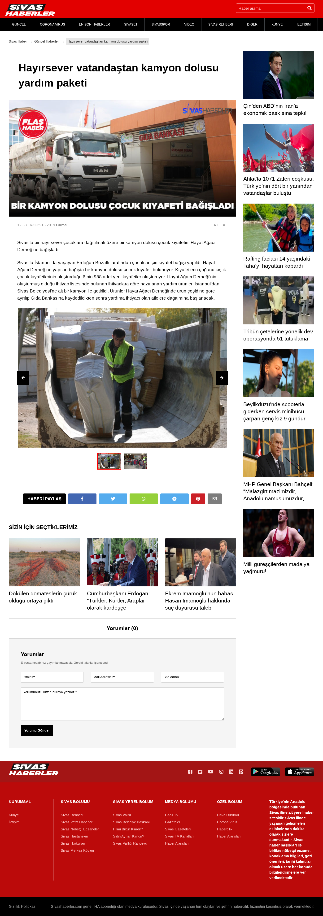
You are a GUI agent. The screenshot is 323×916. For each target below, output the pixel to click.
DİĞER (252, 24)
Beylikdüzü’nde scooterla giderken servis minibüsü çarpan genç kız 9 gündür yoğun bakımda (274, 415)
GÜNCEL (19, 24)
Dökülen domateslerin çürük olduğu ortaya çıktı (43, 597)
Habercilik (224, 829)
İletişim (14, 822)
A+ (216, 224)
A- (225, 224)
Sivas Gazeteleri (178, 829)
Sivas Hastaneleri (74, 836)
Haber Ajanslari (176, 843)
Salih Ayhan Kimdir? (128, 836)
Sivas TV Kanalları (179, 836)
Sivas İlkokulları (73, 843)
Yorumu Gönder (37, 730)
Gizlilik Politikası (22, 906)
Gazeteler (172, 822)
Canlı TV (172, 815)
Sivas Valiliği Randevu (130, 843)
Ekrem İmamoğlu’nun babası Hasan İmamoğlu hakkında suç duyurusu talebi (200, 600)
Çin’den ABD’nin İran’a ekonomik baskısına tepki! (274, 109)
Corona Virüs (227, 822)
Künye (14, 815)
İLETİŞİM (304, 24)
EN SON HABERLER (94, 24)
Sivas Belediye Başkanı (131, 822)
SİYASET (131, 24)
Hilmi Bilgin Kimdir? (128, 829)
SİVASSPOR (161, 24)
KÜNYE (277, 24)
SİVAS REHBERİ (220, 24)
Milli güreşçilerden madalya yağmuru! (276, 568)
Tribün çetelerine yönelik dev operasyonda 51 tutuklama (278, 335)
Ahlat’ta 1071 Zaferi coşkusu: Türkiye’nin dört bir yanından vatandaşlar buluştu (278, 185)
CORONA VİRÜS (52, 24)
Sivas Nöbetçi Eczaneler (80, 829)
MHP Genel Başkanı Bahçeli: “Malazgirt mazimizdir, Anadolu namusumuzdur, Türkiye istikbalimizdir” (278, 495)
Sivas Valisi (122, 815)
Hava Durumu (228, 815)
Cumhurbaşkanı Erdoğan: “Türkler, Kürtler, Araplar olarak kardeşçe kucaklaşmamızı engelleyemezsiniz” (118, 607)
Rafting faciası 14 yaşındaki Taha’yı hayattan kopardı (276, 262)
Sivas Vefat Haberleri (77, 822)
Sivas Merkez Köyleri (77, 850)
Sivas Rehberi (72, 815)
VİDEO (189, 24)
